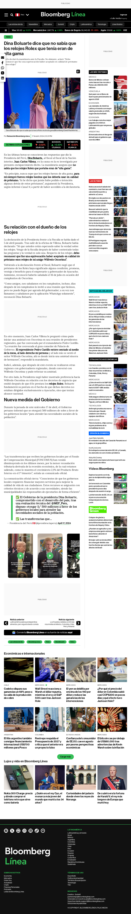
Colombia (71, 842)
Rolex (72, 642)
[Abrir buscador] (12, 15)
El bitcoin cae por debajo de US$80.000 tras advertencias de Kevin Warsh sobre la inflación (111, 743)
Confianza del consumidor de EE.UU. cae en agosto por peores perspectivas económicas (81, 743)
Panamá (71, 853)
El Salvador (72, 860)
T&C (69, 885)
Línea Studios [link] (117, 24)
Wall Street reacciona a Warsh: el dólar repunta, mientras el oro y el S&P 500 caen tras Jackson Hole (48, 695)
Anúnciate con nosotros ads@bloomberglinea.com (86, 899)
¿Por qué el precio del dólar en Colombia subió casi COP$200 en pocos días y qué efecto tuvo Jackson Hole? (100, 333)
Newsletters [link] (33, 24)
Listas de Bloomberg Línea (14, 892)
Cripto (6, 885)
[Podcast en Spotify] (43, 831)
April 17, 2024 (64, 523)
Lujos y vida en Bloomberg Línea (26, 761)
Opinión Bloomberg (99, 433)
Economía (8, 876)
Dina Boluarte (60, 642)
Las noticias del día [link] (16, 24)
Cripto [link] (72, 24)
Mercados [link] (48, 24)
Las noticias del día (16, 642)
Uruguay (71, 855)
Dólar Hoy (8, 880)
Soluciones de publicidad (77, 903)
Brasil (70, 835)
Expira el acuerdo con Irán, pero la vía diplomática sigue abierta (100, 477)
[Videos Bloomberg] (108, 469)
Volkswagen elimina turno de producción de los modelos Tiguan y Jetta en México (100, 399)
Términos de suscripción (77, 880)
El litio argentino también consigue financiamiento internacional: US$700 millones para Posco (18, 743)
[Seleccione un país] (27, 15)
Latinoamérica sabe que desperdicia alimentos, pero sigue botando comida (24, 623)
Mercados (8, 878)
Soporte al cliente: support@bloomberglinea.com (86, 901)
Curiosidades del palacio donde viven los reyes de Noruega (80, 796)
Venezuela (71, 844)
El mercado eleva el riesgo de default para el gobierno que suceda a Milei (100, 137)
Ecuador (71, 851)
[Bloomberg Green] (108, 509)
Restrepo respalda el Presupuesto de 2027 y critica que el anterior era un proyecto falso (49, 743)
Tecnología (72, 883)
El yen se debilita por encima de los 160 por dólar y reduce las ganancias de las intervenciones (78, 695)
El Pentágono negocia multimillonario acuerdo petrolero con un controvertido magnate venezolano (98, 245)
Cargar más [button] (65, 757)
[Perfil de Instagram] (24, 831)
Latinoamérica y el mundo (77, 833)
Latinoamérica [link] (86, 24)
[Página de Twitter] (12, 831)
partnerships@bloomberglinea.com (81, 897)
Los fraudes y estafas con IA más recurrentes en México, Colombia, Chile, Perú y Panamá (59, 624)
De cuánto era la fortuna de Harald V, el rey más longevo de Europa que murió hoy (110, 798)
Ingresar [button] (123, 15)
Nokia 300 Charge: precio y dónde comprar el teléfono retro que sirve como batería (18, 798)
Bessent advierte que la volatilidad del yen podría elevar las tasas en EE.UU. (99, 212)
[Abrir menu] (6, 15)
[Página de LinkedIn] (31, 831)
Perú (8, 37)
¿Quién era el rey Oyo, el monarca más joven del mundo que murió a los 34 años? (49, 798)
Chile (69, 846)
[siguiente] (78, 623)
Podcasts (7, 889)
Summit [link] (61, 24)
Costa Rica (72, 858)
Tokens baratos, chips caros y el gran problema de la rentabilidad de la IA (100, 425)
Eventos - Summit (74, 894)
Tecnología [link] (102, 24)
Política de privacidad (75, 878)
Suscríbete (72, 876)
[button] (78, 71)
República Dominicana (76, 862)
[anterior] (6, 623)
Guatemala (72, 864)
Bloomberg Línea (34, 642)
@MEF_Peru (59, 503)
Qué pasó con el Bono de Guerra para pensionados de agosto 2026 (100, 96)
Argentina (71, 840)
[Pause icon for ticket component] (5, 30)
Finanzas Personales (11, 887)
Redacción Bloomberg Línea (18, 136)
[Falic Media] (111, 18)
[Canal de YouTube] (18, 831)
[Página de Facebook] (6, 831)
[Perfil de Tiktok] (37, 831)
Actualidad (8, 883)
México (70, 837)
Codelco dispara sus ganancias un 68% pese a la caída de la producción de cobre (18, 693)
